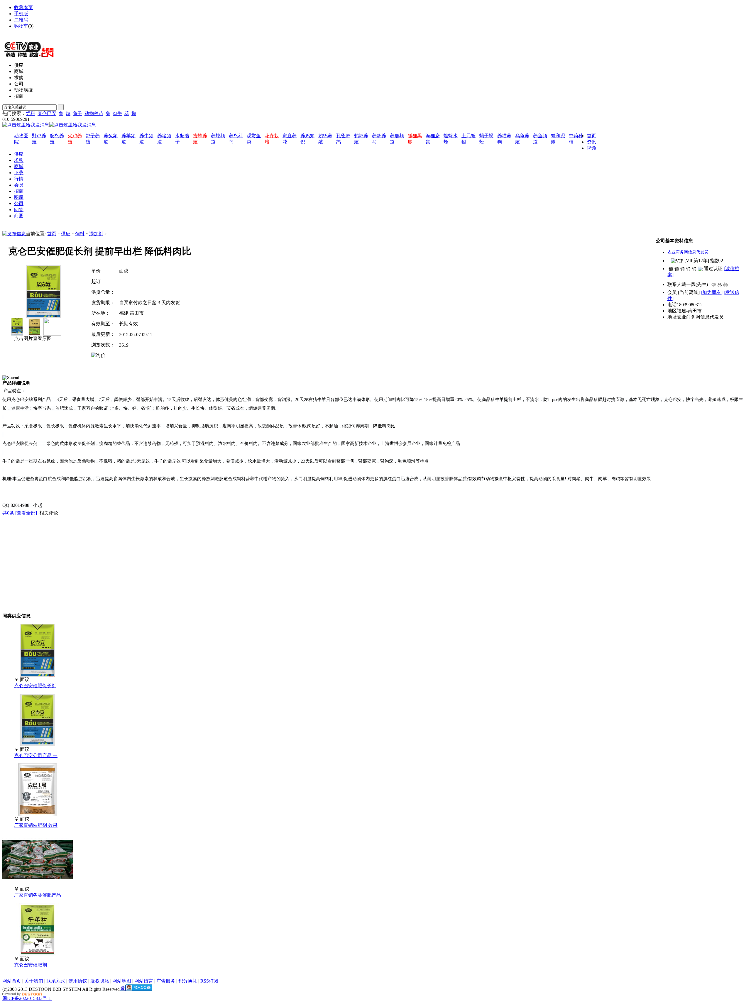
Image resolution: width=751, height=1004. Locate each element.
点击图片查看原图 (32, 338)
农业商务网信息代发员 (687, 252)
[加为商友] (712, 292)
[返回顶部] (51, 998)
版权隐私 (99, 980)
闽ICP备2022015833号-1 (26, 998)
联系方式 (55, 980)
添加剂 (96, 233)
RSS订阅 (209, 980)
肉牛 (117, 113)
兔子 (77, 113)
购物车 (21, 25)
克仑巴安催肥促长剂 (35, 685)
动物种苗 (93, 113)
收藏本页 (23, 7)
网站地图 (23, 32)
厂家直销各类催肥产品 (37, 895)
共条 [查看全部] (19, 512)
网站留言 (143, 980)
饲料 (30, 113)
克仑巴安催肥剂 (30, 964)
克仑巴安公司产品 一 (35, 755)
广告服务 (165, 980)
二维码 (21, 19)
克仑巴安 (47, 113)
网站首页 (11, 980)
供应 (65, 233)
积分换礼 (187, 980)
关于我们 (33, 980)
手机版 (21, 13)
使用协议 (77, 980)
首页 (51, 233)
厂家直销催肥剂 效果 (35, 825)
